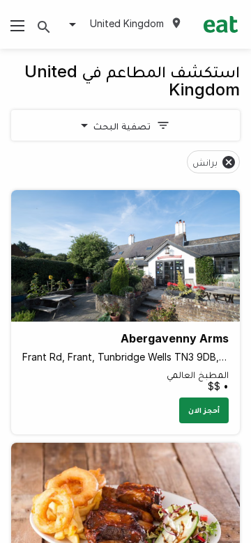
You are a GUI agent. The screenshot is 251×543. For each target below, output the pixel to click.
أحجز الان (204, 410)
